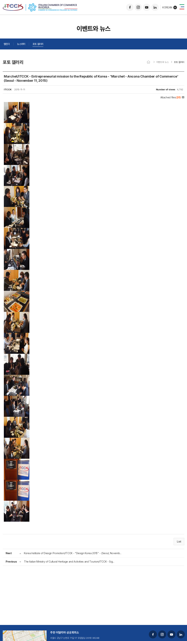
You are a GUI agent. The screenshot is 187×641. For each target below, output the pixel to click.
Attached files (170, 97)
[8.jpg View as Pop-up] (16, 251)
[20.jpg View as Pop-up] (16, 503)
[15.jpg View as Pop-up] (16, 398)
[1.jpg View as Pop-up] (16, 104)
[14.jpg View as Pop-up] (16, 377)
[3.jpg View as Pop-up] (16, 146)
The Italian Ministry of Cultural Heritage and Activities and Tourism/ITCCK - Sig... (69, 561)
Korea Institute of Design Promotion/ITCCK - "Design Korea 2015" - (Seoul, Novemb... (72, 553)
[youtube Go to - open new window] (146, 7)
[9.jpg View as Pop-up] (16, 272)
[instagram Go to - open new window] (138, 7)
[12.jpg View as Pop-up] (16, 335)
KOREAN (167, 7)
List (179, 541)
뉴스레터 (21, 43)
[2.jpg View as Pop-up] (16, 125)
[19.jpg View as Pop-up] (16, 482)
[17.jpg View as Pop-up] (16, 440)
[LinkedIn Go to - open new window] (155, 7)
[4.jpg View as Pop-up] (16, 167)
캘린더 (7, 43)
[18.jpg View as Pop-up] (16, 461)
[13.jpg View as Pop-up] (16, 356)
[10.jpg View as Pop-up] (16, 293)
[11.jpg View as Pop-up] (16, 314)
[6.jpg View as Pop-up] (16, 209)
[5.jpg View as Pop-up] (16, 188)
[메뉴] (182, 7)
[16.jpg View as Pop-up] (16, 419)
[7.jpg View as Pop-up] (16, 230)
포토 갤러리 (38, 43)
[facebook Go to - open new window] (129, 7)
